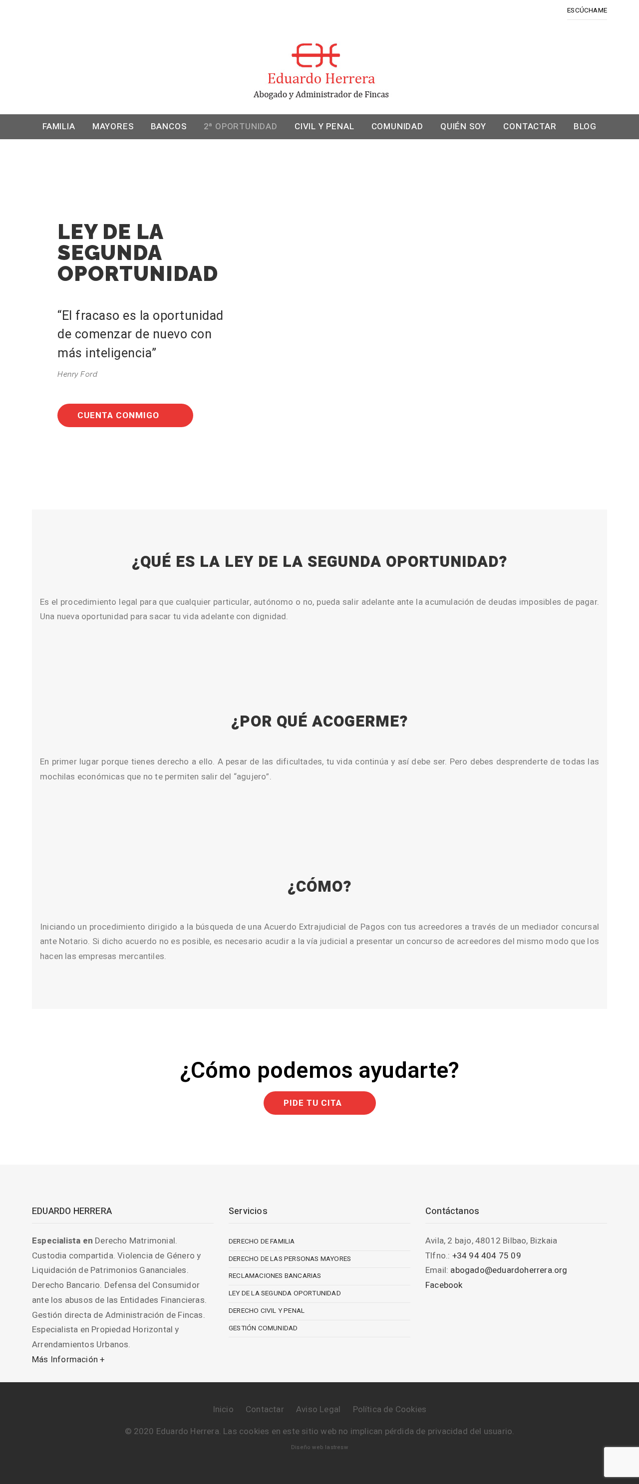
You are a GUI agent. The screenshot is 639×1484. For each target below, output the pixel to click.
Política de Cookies (390, 1409)
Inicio (223, 1409)
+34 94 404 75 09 (486, 1255)
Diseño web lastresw (319, 1447)
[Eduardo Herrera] (319, 68)
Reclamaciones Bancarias (275, 1276)
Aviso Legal (318, 1409)
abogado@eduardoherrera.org (508, 1270)
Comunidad (397, 126)
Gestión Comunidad (263, 1328)
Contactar (529, 126)
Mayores (113, 126)
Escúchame (587, 10)
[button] (125, 415)
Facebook (444, 1285)
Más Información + (68, 1359)
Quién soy (463, 126)
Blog (585, 126)
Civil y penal (324, 126)
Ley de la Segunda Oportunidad (285, 1293)
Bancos (169, 126)
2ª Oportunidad (241, 126)
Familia (58, 126)
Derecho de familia (262, 1241)
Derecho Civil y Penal (267, 1311)
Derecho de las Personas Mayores (290, 1259)
